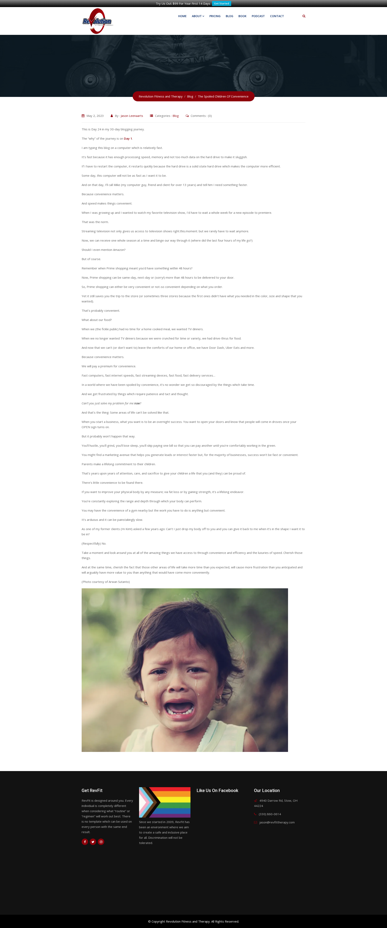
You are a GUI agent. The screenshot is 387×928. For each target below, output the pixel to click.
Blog (229, 16)
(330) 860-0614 (270, 814)
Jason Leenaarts (132, 116)
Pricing (215, 16)
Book (242, 16)
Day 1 (128, 138)
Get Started (221, 3)
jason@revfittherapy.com (277, 822)
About (197, 16)
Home (182, 16)
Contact (277, 16)
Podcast (258, 16)
